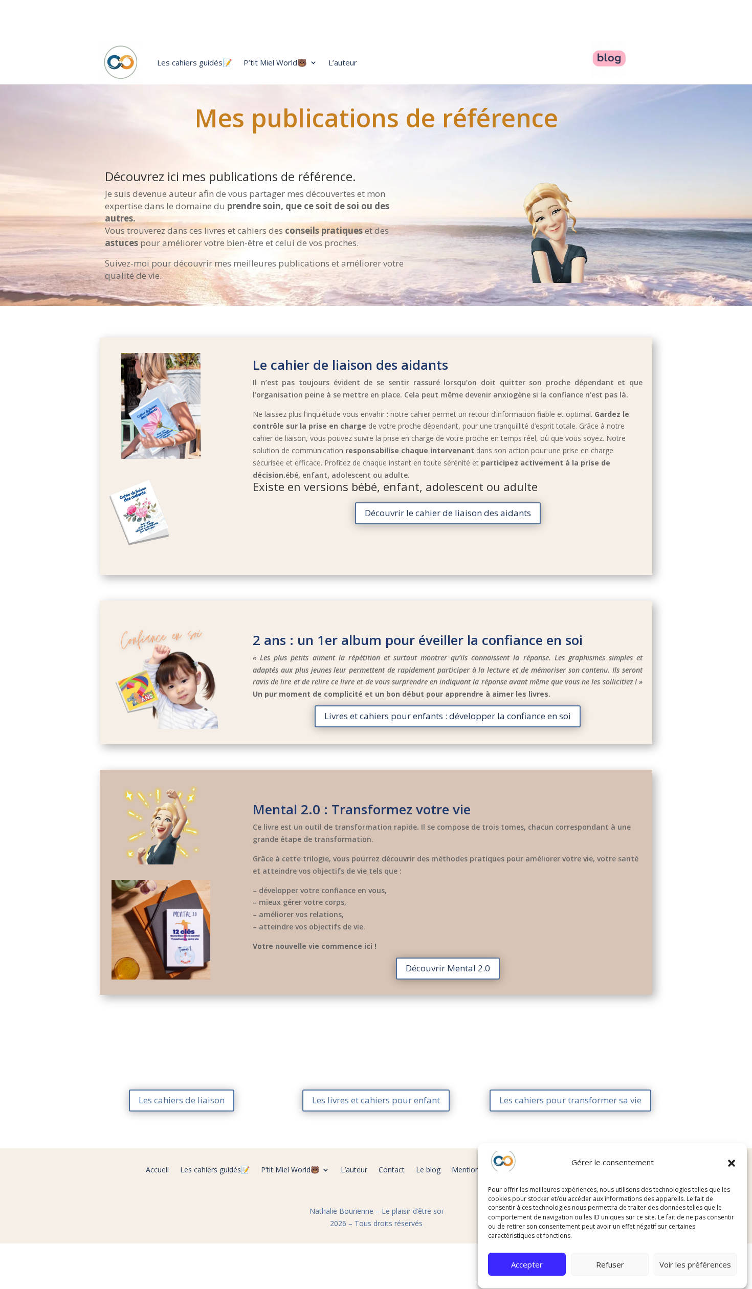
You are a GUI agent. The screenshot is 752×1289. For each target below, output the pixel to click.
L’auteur (342, 62)
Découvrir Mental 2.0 (448, 968)
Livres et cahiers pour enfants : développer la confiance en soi (447, 716)
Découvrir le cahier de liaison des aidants (448, 513)
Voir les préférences (695, 1265)
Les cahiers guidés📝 (194, 62)
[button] (731, 1163)
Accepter (527, 1265)
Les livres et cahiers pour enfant (376, 1100)
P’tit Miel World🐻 (275, 62)
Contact (392, 1170)
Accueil (157, 1170)
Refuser (610, 1265)
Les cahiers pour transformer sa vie (570, 1100)
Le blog (428, 1170)
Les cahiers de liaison (182, 1100)
